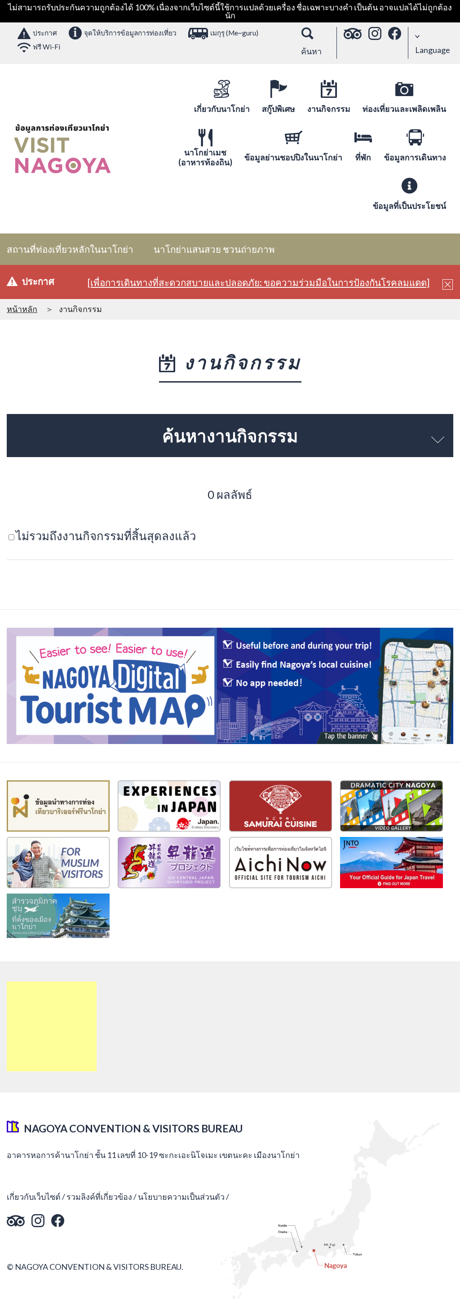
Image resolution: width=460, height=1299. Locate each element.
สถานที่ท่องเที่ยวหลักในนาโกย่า (70, 249)
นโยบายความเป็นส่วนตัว (181, 1197)
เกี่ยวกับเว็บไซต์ (34, 1197)
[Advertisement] (52, 1026)
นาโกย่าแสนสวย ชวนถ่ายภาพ (214, 249)
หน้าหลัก (22, 309)
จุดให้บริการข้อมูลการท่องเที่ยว (130, 33)
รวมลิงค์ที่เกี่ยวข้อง (99, 1197)
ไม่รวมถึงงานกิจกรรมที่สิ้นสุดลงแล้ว (106, 535)
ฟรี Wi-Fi (46, 47)
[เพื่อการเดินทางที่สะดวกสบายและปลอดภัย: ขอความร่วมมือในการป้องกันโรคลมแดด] (258, 282)
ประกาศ (45, 33)
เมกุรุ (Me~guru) (234, 33)
